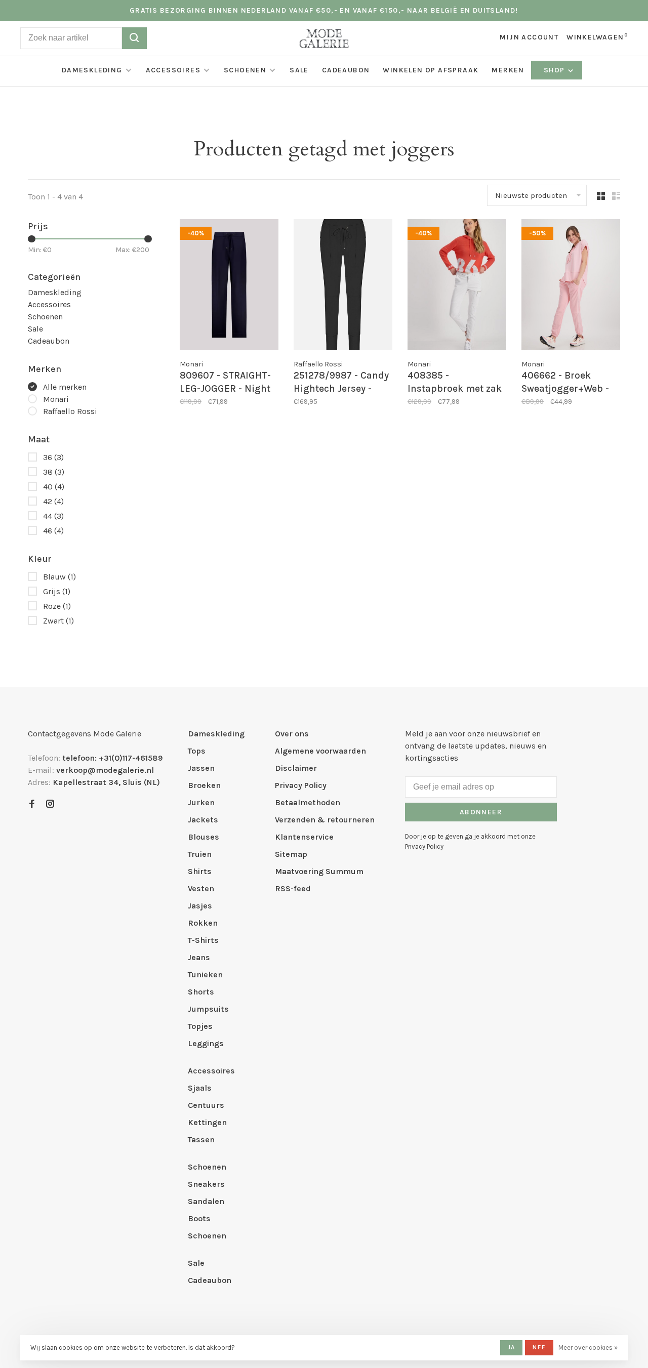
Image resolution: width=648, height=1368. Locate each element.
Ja (511, 1347)
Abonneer (481, 812)
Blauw (59, 577)
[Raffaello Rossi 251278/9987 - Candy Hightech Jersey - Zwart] (343, 286)
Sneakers (206, 1184)
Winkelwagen (597, 37)
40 (53, 486)
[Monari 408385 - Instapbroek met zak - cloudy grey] (457, 286)
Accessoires (173, 70)
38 (53, 472)
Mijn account (529, 37)
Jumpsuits (208, 1009)
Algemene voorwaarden (320, 751)
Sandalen (206, 1201)
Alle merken (65, 387)
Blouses (203, 837)
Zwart (58, 621)
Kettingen (207, 1122)
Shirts (200, 871)
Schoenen (245, 70)
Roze (57, 606)
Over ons (292, 733)
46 (53, 530)
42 (53, 501)
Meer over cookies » (588, 1347)
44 (53, 516)
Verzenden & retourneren (325, 819)
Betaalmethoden (307, 802)
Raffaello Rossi (70, 411)
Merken (508, 70)
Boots (199, 1218)
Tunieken (205, 974)
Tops (197, 751)
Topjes (200, 1026)
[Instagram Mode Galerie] (50, 804)
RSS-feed (293, 888)
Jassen (201, 768)
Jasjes (200, 905)
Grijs (56, 591)
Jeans (199, 957)
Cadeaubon (346, 70)
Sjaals (200, 1088)
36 (53, 457)
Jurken (201, 802)
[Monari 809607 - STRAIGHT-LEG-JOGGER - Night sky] (229, 286)
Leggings (206, 1043)
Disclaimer (296, 768)
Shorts (201, 992)
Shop (555, 70)
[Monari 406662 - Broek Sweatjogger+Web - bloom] (570, 286)
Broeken (204, 785)
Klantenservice (304, 837)
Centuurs (206, 1105)
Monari (56, 399)
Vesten (201, 888)
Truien (200, 854)
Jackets (203, 819)
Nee (539, 1347)
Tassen (201, 1139)
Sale (299, 70)
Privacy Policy (301, 785)
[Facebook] (32, 804)
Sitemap (291, 854)
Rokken (203, 923)
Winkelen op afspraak (430, 70)
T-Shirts (203, 940)
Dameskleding (92, 70)
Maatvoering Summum (319, 871)
